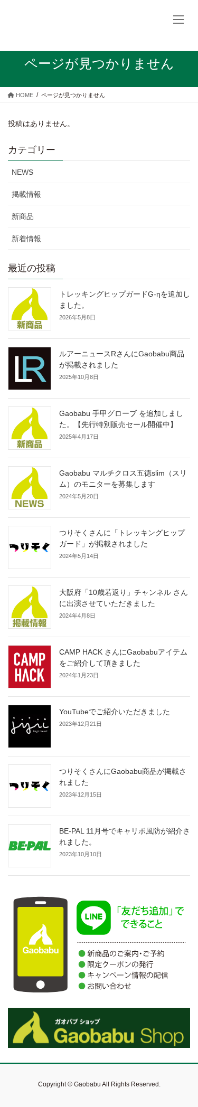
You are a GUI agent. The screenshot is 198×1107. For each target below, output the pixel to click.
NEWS (22, 172)
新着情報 (26, 238)
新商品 (23, 216)
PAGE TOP (183, 1064)
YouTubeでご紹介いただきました (114, 711)
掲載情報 (26, 194)
